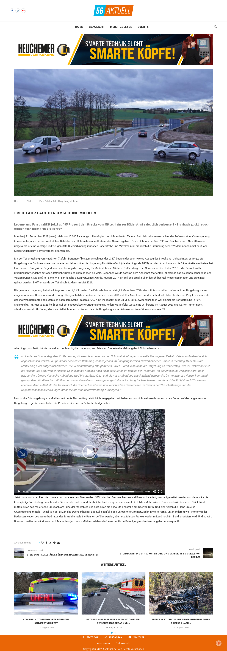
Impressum (103, 643)
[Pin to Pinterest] (54, 542)
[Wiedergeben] (19, 491)
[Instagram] (17, 10)
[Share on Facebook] (46, 542)
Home (79, 27)
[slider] (87, 491)
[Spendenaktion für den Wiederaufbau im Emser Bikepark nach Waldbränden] (181, 593)
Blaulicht (97, 27)
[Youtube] (23, 10)
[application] (89, 452)
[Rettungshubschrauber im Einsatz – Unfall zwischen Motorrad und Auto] (113, 593)
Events (143, 27)
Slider (30, 201)
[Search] (215, 26)
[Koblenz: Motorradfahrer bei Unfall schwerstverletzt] (46, 593)
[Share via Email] (58, 542)
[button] (89, 452)
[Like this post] (42, 542)
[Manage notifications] (219, 643)
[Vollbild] (160, 491)
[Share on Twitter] (50, 542)
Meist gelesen (121, 27)
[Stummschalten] (154, 491)
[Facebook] (12, 10)
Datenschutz (123, 643)
